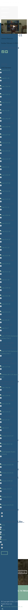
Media (3, 16)
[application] (14, 26)
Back (4, 553)
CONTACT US (21, 572)
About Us (5, 9)
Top (2, 609)
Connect (5, 13)
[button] (14, 26)
